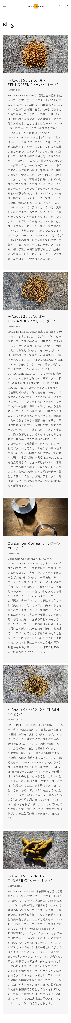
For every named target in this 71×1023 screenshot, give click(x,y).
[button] (4, 6)
